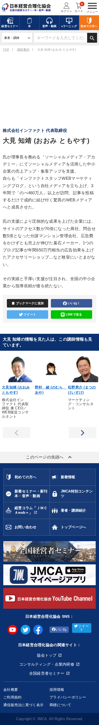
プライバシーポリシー (68, 697)
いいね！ (74, 303)
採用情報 (57, 690)
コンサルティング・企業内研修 (46, 664)
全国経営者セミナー (47, 673)
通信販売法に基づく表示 (23, 705)
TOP (6, 49)
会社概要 (10, 690)
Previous (16, 432)
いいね (61, 629)
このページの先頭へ (49, 457)
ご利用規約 (12, 697)
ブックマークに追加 (27, 303)
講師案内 (23, 49)
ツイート (30, 314)
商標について (61, 705)
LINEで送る (74, 314)
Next (82, 432)
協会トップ (46, 655)
